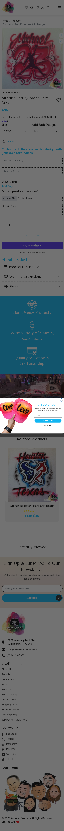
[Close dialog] (61, 399)
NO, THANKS (48, 425)
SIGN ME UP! (48, 420)
